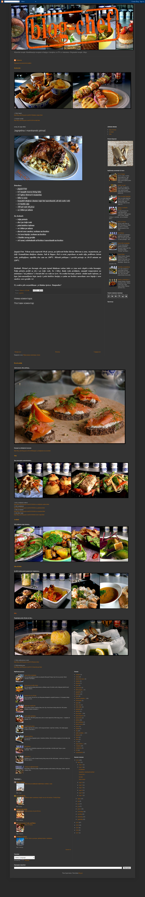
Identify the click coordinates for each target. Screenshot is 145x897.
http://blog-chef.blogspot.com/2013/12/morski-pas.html (28, 667)
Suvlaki (81, 777)
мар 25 (81, 785)
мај (79, 801)
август (79, 809)
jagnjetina (21, 293)
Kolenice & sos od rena (30, 695)
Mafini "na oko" (122, 185)
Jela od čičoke (112, 130)
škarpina (78, 735)
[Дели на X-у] (38, 290)
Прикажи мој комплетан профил (22, 63)
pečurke (78, 711)
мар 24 (81, 782)
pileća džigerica (79, 715)
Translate (27, 860)
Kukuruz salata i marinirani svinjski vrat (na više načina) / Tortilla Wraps (42, 797)
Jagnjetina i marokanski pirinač (86, 772)
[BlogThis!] (36, 290)
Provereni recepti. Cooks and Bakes (26, 823)
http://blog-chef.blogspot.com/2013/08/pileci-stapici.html (28, 115)
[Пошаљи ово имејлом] (34, 290)
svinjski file (79, 748)
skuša (77, 737)
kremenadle (79, 700)
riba (77, 731)
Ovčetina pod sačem (29, 726)
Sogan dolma (121, 254)
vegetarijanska (79, 752)
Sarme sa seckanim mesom (122, 208)
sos (76, 741)
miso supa (78, 705)
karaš (77, 696)
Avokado (111, 132)
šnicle (77, 739)
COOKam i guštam (21, 837)
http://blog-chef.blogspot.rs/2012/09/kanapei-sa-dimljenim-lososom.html (32, 451)
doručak (78, 683)
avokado (78, 674)
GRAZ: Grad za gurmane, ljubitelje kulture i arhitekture (38, 838)
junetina (78, 694)
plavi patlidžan (79, 722)
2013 (77, 822)
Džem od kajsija (29, 824)
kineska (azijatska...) (81, 698)
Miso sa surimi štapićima (124, 196)
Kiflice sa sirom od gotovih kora (33, 811)
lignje (77, 702)
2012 (77, 760)
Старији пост (97, 352)
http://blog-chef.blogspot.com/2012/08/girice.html (26, 662)
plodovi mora (79, 724)
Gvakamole (82, 769)
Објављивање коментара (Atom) (31, 355)
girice (77, 685)
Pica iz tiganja (121, 174)
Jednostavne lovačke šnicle (31, 685)
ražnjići (77, 728)
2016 (77, 830)
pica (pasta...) (79, 713)
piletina (77, 720)
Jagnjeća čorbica (28, 736)
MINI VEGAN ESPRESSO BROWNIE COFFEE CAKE (38, 784)
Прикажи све (68, 849)
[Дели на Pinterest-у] (42, 290)
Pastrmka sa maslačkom (124, 267)
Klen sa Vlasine (122, 222)
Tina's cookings (20, 782)
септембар (80, 811)
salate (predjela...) (80, 733)
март (79, 762)
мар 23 (81, 767)
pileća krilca (79, 718)
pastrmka (78, 709)
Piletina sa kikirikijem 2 (124, 279)
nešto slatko (79, 707)
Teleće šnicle (82, 779)
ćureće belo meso (80, 679)
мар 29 (81, 790)
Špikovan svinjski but (29, 705)
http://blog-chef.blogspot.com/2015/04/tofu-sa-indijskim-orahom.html (31, 504)
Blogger (80, 873)
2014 (77, 825)
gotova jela (78, 687)
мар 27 (81, 787)
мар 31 (81, 795)
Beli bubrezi (121, 233)
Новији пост (18, 352)
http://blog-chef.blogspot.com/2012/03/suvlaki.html (27, 120)
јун (79, 804)
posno (77, 726)
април (79, 798)
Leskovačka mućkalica (30, 716)
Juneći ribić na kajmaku (124, 243)
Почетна (57, 352)
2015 (77, 827)
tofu (77, 750)
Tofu (110, 134)
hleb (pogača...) (80, 689)
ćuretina (78, 681)
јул (78, 806)
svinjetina (78, 746)
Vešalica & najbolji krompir (31, 767)
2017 (77, 833)
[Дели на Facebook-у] (40, 290)
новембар (80, 816)
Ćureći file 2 (27, 756)
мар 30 (81, 793)
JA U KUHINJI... (21, 796)
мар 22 (81, 764)
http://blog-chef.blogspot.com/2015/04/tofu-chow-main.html (29, 514)
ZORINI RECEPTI (21, 809)
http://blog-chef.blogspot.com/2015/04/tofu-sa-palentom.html (29, 508)
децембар (80, 819)
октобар (80, 814)
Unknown (19, 60)
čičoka (77, 677)
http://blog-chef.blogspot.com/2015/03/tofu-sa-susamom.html (29, 511)
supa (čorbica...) (80, 743)
